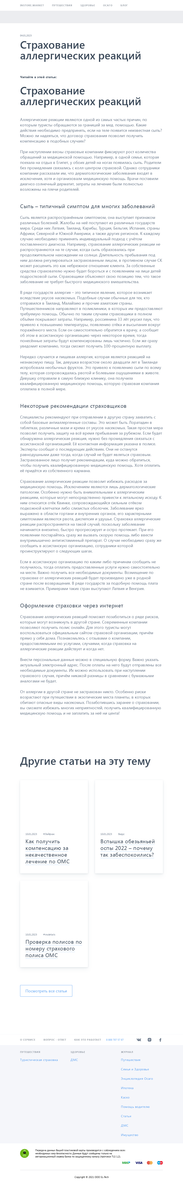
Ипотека (127, 1088)
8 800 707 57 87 (115, 1039)
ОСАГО (107, 5)
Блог (124, 5)
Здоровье (87, 5)
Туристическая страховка (39, 1060)
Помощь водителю (135, 1107)
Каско (125, 1097)
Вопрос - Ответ (55, 1039)
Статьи (126, 1116)
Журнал (127, 1051)
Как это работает (87, 1039)
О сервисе (27, 1039)
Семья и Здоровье (135, 1069)
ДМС (74, 1060)
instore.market (32, 5)
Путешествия (62, 5)
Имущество (129, 1135)
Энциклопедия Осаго (137, 1078)
